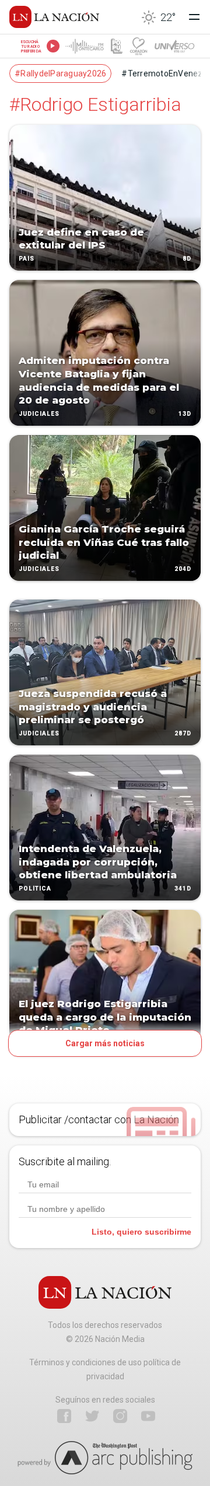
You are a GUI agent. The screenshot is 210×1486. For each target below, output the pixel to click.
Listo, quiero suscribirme (141, 1231)
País (26, 258)
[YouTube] (148, 1416)
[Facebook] (64, 1416)
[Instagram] (120, 1416)
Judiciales (39, 414)
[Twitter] (92, 1416)
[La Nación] (54, 17)
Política (35, 888)
